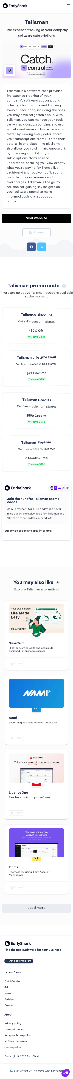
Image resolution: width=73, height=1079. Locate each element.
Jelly (7, 987)
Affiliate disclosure (15, 1041)
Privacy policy (12, 1023)
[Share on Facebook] (31, 247)
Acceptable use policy (17, 1035)
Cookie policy (12, 1047)
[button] (65, 1073)
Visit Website (36, 218)
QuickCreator (12, 981)
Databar (9, 999)
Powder (9, 1005)
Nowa (7, 993)
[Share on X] (41, 247)
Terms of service (14, 1029)
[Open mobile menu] (68, 5)
